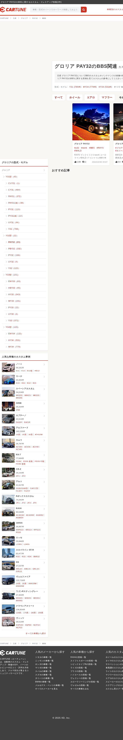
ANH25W (20, 586)
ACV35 (27, 447)
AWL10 (27, 569)
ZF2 (23, 476)
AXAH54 (19, 518)
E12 (23, 371)
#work (84, 148)
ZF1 (18, 476)
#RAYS (100, 148)
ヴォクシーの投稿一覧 (80, 678)
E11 (17, 371)
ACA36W (30, 515)
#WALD (78, 151)
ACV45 (19, 449)
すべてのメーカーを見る (46, 689)
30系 (31, 434)
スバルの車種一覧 (43, 671)
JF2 (23, 503)
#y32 (76, 148)
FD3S (18, 461)
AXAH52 (39, 515)
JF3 (29, 503)
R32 (18, 557)
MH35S (36, 598)
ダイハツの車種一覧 (44, 678)
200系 (40, 613)
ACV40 (36, 447)
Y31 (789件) (75, 87)
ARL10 (19, 569)
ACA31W (20, 515)
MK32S (19, 395)
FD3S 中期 (39, 461)
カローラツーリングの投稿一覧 (84, 682)
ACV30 (19, 447)
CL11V (19, 491)
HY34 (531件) (105, 87)
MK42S (28, 395)
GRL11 (19, 571)
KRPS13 (19, 530)
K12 (28, 383)
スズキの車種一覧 (43, 675)
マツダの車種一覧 (43, 668)
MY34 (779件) (90, 87)
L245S (26, 544)
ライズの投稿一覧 (78, 668)
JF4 (34, 503)
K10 (17, 383)
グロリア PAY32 (82, 144)
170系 (26, 613)
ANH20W (33, 583)
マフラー (107, 97)
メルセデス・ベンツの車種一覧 (49, 685)
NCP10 (36, 625)
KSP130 (19, 625)
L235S (19, 544)
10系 (18, 434)
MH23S (19, 598)
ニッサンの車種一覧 (44, 661)
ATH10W (39, 434)
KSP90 (28, 625)
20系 (24, 434)
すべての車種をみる (79, 689)
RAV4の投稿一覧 (78, 657)
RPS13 (37, 530)
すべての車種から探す (36, 633)
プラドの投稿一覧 (78, 671)
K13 (34, 383)
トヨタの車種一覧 (43, 657)
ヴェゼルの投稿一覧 (79, 685)
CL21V (27, 491)
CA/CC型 (34, 488)
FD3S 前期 (28, 461)
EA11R (19, 422)
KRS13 (29, 530)
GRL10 (36, 569)
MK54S (19, 398)
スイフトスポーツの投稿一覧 (83, 661)
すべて (59, 97)
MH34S (28, 598)
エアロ (91, 97)
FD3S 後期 (20, 464)
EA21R (27, 422)
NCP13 (19, 627)
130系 (18, 613)
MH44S (19, 601)
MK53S (36, 395)
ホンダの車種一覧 (43, 664)
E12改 (29, 371)
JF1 (17, 503)
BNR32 (36, 557)
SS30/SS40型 (22, 488)
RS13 (18, 532)
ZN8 (18, 410)
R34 (29, 557)
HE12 (37, 371)
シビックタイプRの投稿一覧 (83, 664)
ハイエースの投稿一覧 (80, 675)
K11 (23, 383)
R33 (23, 557)
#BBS (92, 148)
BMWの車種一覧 (42, 682)
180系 (33, 613)
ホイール (74, 97)
